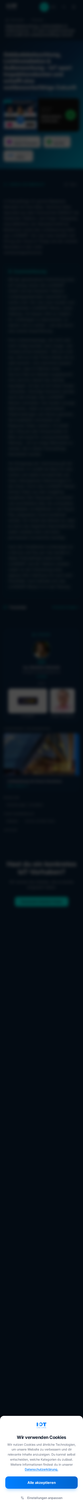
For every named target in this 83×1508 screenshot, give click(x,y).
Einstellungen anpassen (44, 1498)
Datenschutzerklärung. (41, 1469)
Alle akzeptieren (41, 1482)
